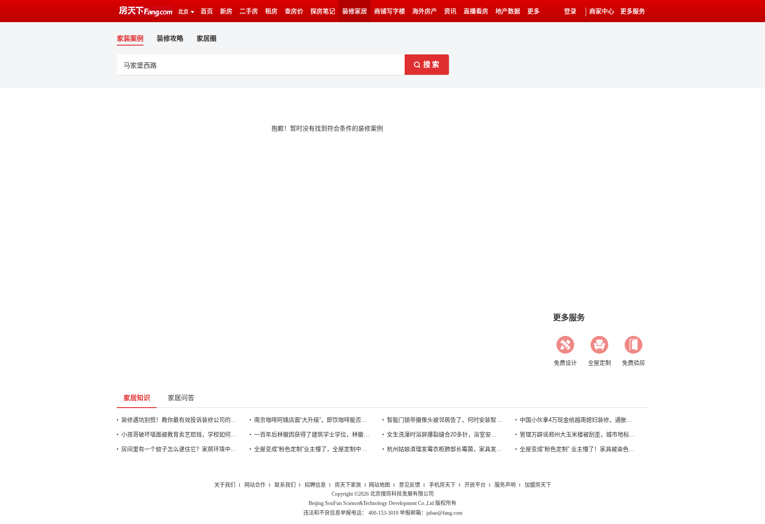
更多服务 (632, 11)
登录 (570, 11)
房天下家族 (348, 485)
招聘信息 (315, 485)
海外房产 (424, 11)
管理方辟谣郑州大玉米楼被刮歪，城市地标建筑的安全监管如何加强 (577, 434)
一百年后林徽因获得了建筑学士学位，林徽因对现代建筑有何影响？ (311, 434)
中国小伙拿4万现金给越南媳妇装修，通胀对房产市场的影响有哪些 (577, 419)
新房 (226, 11)
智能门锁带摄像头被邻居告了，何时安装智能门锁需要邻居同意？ (444, 419)
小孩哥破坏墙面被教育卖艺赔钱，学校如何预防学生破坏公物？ (178, 434)
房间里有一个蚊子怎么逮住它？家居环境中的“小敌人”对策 (178, 449)
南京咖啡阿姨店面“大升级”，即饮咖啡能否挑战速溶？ (311, 419)
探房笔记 (322, 11)
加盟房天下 (538, 485)
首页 (207, 11)
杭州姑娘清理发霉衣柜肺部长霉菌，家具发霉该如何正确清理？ (444, 449)
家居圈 (206, 38)
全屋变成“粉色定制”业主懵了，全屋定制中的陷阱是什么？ (311, 449)
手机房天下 (442, 485)
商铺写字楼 (389, 11)
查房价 (294, 11)
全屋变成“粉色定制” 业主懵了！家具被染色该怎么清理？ (577, 449)
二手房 (249, 11)
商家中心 (601, 11)
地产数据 (507, 11)
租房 (271, 11)
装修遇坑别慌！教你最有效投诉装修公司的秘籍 (178, 419)
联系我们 (285, 485)
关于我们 (225, 485)
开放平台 (475, 485)
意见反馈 (409, 485)
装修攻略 (170, 38)
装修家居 (354, 11)
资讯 (450, 11)
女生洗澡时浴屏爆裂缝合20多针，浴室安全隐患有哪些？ (444, 434)
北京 (183, 12)
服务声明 (505, 485)
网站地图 (379, 485)
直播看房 (476, 11)
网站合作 (255, 485)
